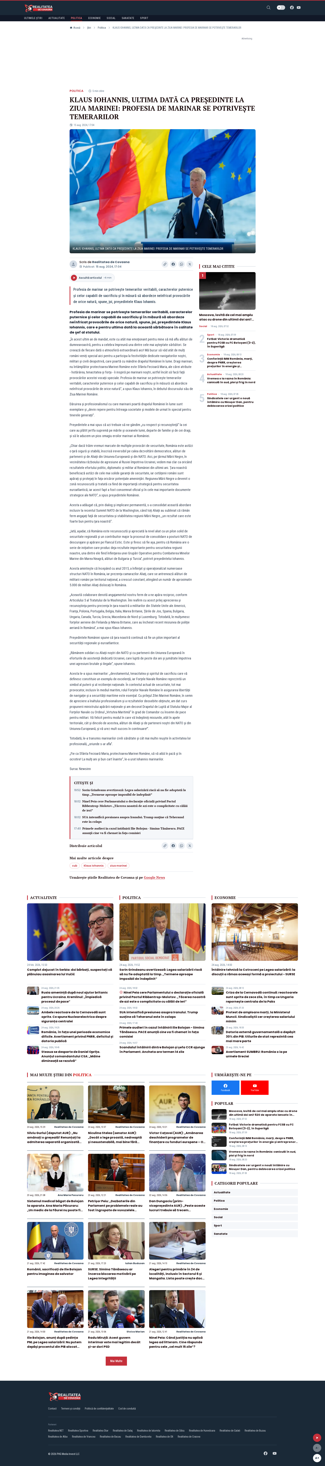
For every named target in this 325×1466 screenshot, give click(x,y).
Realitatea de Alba (58, 1436)
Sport (210, 334)
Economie (213, 354)
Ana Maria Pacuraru (71, 1195)
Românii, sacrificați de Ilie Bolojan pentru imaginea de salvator (54, 1271)
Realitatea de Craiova (189, 1436)
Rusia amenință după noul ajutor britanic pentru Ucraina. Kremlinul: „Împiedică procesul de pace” (74, 997)
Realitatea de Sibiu (175, 1430)
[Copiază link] (165, 264)
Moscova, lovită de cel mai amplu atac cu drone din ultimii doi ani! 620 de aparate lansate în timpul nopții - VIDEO (226, 322)
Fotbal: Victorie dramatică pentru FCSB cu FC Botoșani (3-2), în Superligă (231, 342)
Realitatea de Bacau (110, 1436)
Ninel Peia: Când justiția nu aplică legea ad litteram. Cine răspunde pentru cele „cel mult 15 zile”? (176, 1342)
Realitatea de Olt (164, 1436)
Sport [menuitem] (144, 18)
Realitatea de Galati (230, 1430)
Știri (89, 27)
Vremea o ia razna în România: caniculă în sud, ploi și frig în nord (231, 380)
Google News (154, 877)
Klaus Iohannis (94, 866)
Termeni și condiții (70, 1408)
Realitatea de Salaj (123, 1430)
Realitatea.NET (56, 1430)
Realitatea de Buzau (255, 1430)
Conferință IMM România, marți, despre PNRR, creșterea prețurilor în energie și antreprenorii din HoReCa (230, 364)
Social (203, 326)
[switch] (281, 7)
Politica (102, 27)
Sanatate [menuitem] (128, 18)
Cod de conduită (127, 1408)
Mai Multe (116, 1361)
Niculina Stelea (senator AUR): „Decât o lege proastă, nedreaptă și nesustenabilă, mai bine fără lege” (115, 1140)
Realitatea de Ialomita (148, 1430)
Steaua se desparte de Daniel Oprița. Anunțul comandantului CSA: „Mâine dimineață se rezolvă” (70, 1056)
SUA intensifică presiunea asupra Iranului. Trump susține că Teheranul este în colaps (133, 819)
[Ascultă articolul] (317, 1438)
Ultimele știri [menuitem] (33, 18)
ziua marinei (118, 866)
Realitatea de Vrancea (83, 1436)
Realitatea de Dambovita (138, 1436)
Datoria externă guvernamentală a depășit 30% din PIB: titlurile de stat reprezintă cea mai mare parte (260, 1036)
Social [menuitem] (111, 18)
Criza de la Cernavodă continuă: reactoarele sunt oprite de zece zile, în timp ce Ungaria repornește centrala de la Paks (262, 997)
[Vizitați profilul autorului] (73, 264)
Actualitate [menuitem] (56, 18)
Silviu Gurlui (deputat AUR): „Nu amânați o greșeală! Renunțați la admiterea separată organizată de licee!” (53, 1140)
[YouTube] (298, 7)
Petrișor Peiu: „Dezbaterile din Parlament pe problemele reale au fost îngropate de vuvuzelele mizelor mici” (115, 1208)
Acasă (76, 27)
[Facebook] (292, 7)
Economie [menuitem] (94, 18)
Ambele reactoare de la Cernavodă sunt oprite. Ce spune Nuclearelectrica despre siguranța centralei (73, 1016)
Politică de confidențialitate (99, 1408)
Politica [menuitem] (76, 18)
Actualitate (214, 374)
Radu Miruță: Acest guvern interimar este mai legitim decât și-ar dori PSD (114, 1342)
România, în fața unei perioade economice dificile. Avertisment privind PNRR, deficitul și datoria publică (77, 1036)
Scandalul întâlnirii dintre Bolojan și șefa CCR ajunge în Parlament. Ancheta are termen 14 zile (162, 1049)
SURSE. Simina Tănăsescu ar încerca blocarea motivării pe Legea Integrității (112, 1274)
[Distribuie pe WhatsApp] (181, 264)
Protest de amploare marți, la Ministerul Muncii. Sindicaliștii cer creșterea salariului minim (260, 1016)
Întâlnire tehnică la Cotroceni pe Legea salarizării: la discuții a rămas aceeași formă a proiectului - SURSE (253, 972)
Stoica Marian (136, 1331)
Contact (52, 1408)
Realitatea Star (100, 1430)
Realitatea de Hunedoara (202, 1430)
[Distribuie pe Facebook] (173, 264)
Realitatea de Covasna (111, 262)
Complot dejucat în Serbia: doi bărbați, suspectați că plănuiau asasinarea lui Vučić (69, 972)
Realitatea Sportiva (78, 1430)
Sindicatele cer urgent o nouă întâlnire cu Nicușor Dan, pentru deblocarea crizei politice (230, 402)
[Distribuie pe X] (189, 264)
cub (74, 866)
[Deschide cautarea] (268, 7)
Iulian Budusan (135, 1263)
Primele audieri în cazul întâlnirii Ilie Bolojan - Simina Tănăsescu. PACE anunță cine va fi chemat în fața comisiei (133, 830)
